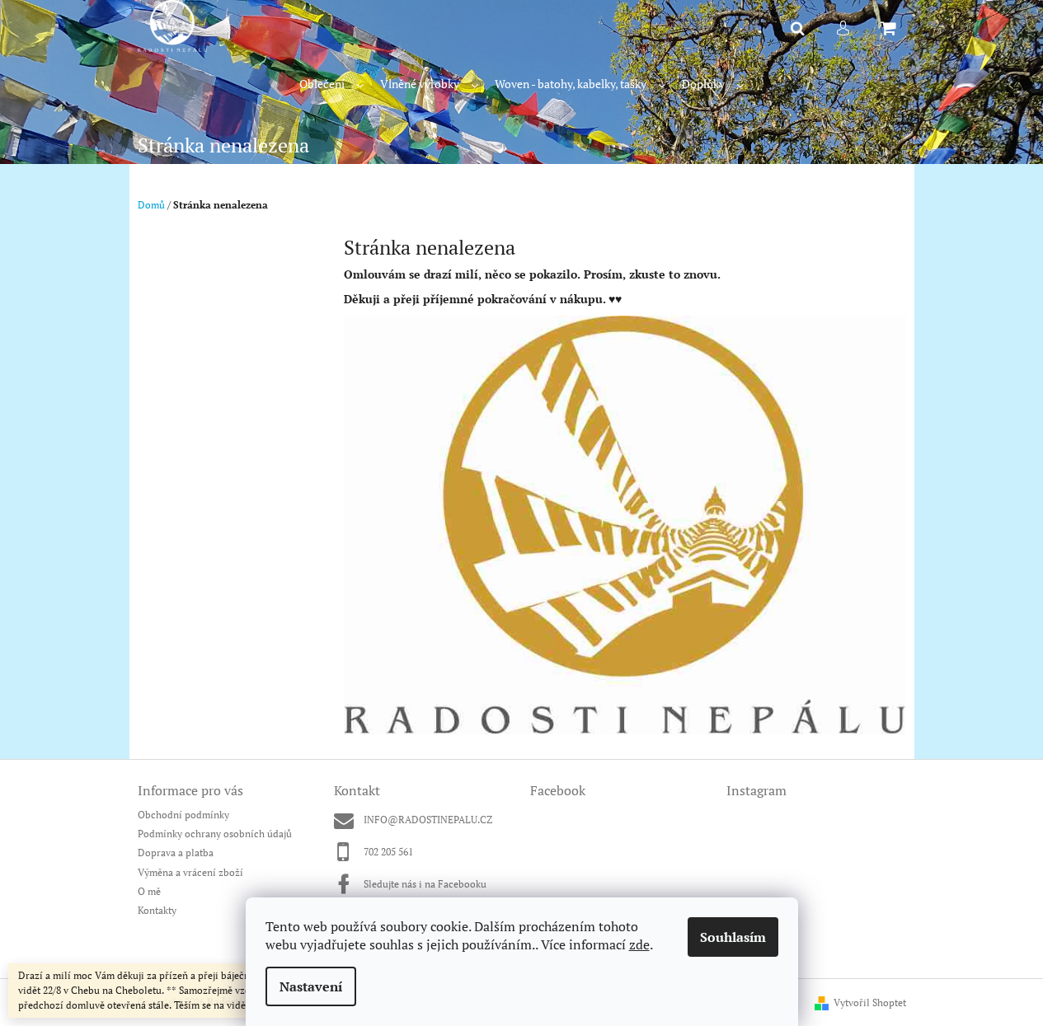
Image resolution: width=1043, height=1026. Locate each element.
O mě (149, 891)
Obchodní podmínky (183, 814)
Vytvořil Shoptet (870, 1002)
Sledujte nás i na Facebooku (425, 884)
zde (639, 944)
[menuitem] (331, 84)
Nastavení (311, 986)
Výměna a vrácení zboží (190, 872)
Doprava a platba (176, 852)
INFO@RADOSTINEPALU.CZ (428, 819)
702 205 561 (388, 852)
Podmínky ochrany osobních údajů (215, 833)
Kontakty (157, 910)
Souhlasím (733, 937)
